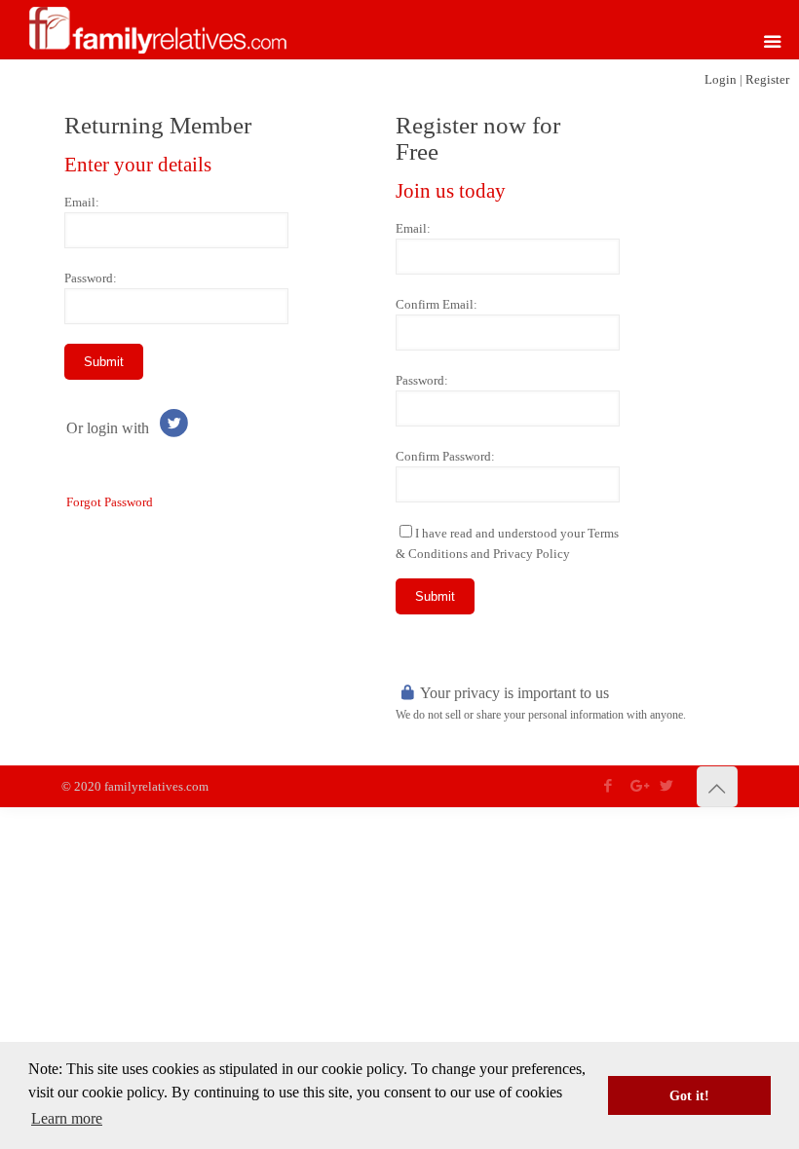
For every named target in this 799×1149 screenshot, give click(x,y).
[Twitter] (667, 786)
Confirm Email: (436, 304)
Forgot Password (109, 502)
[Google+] (638, 786)
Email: (81, 202)
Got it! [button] (689, 1095)
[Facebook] (608, 786)
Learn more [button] (66, 1118)
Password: (90, 278)
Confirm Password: (445, 456)
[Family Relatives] (157, 29)
